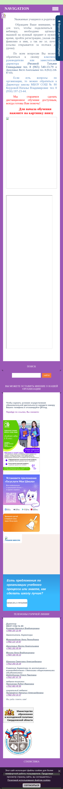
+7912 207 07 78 (13, 677)
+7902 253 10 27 (13, 695)
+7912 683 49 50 (13, 686)
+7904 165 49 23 (13, 655)
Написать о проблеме (17, 603)
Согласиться (31, 785)
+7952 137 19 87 (13, 642)
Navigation (17, 8)
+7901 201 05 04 (13, 648)
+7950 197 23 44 (13, 631)
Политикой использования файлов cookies (28, 780)
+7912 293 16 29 (13, 664)
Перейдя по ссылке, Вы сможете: (22, 412)
